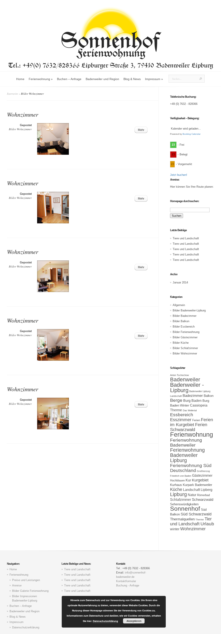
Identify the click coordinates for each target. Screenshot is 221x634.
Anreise (17, 585)
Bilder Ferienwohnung (186, 332)
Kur (188, 480)
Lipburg (178, 494)
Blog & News (132, 79)
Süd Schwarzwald (196, 514)
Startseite (12, 94)
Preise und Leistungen (26, 580)
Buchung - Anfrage (127, 585)
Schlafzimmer (180, 499)
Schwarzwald (202, 499)
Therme (200, 519)
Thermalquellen (182, 519)
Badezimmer (193, 395)
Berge (176, 400)
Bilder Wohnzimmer (20, 129)
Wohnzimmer (22, 114)
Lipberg (206, 490)
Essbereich (181, 414)
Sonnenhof (185, 508)
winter (174, 529)
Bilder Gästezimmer (185, 337)
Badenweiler (185, 379)
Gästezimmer (202, 475)
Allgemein (179, 305)
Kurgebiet (200, 480)
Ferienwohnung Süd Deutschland (191, 468)
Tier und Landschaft (191, 521)
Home (20, 79)
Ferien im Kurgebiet (191, 422)
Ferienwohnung (41, 79)
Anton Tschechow (179, 375)
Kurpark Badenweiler (197, 485)
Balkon (208, 395)
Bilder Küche (181, 342)
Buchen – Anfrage (69, 79)
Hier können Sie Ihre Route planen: (192, 186)
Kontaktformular (126, 581)
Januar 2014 (180, 282)
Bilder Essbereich (184, 326)
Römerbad (203, 495)
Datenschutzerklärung (25, 627)
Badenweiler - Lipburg (187, 387)
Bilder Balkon (181, 321)
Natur (192, 495)
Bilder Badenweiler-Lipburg (189, 310)
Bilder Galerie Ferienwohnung (30, 590)
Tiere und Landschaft (186, 238)
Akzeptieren (133, 621)
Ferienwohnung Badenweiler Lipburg (187, 455)
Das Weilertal (190, 410)
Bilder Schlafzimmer (185, 348)
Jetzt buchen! (178, 174)
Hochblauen (177, 480)
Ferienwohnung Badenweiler (186, 442)
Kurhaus (176, 485)
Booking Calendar (191, 134)
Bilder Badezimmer (184, 315)
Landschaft (191, 490)
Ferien (196, 420)
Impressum (154, 79)
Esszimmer (180, 419)
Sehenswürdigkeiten (184, 504)
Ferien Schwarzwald (188, 427)
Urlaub (207, 523)
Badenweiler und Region (102, 79)
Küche (176, 489)
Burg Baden (192, 400)
